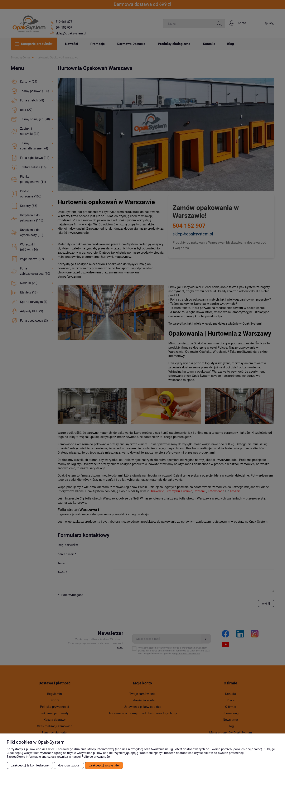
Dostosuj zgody (68, 765)
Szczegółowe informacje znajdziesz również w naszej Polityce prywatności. (59, 757)
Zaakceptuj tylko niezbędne (30, 765)
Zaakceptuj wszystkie (104, 765)
